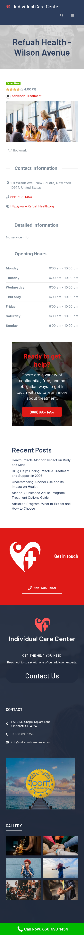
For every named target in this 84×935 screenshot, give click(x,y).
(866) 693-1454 (42, 412)
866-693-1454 (21, 197)
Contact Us (42, 675)
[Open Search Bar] (61, 15)
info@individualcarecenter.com (31, 742)
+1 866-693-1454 (22, 734)
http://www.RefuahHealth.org (32, 206)
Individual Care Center (37, 6)
